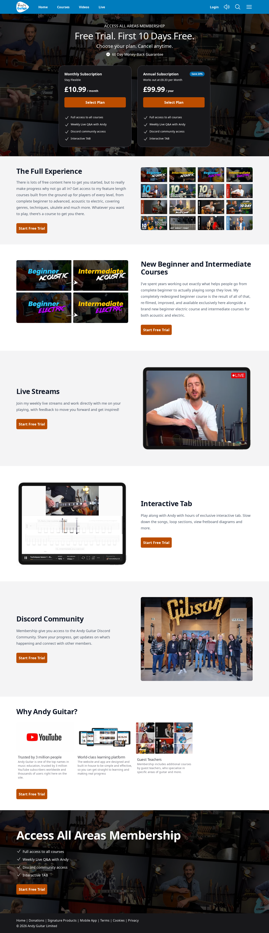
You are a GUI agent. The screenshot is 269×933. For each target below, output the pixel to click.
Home (43, 7)
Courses (63, 7)
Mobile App (88, 920)
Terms (104, 920)
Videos (84, 7)
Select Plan (95, 102)
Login (214, 7)
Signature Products (62, 920)
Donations (36, 920)
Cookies (119, 920)
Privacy (133, 920)
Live (102, 7)
